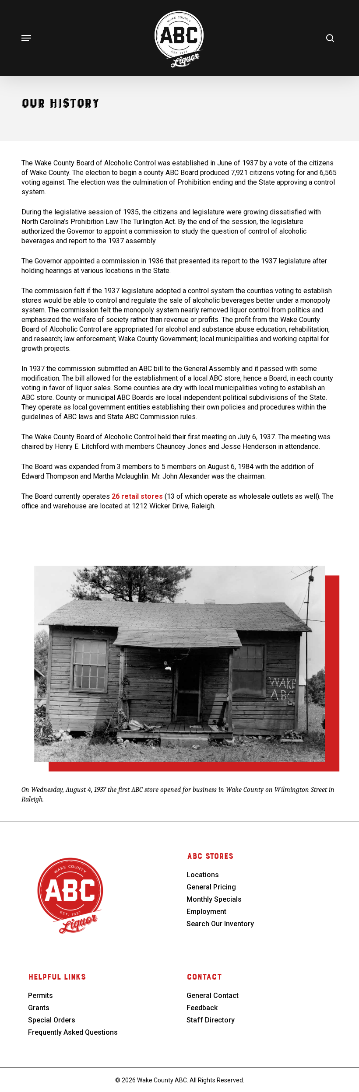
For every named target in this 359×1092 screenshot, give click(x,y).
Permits (40, 995)
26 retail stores (137, 496)
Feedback (202, 1008)
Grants (38, 1008)
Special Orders (51, 1020)
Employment (206, 911)
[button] (26, 38)
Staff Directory (211, 1020)
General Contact (213, 995)
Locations (203, 875)
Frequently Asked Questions (73, 1032)
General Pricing (211, 887)
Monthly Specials (214, 899)
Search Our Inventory (220, 924)
